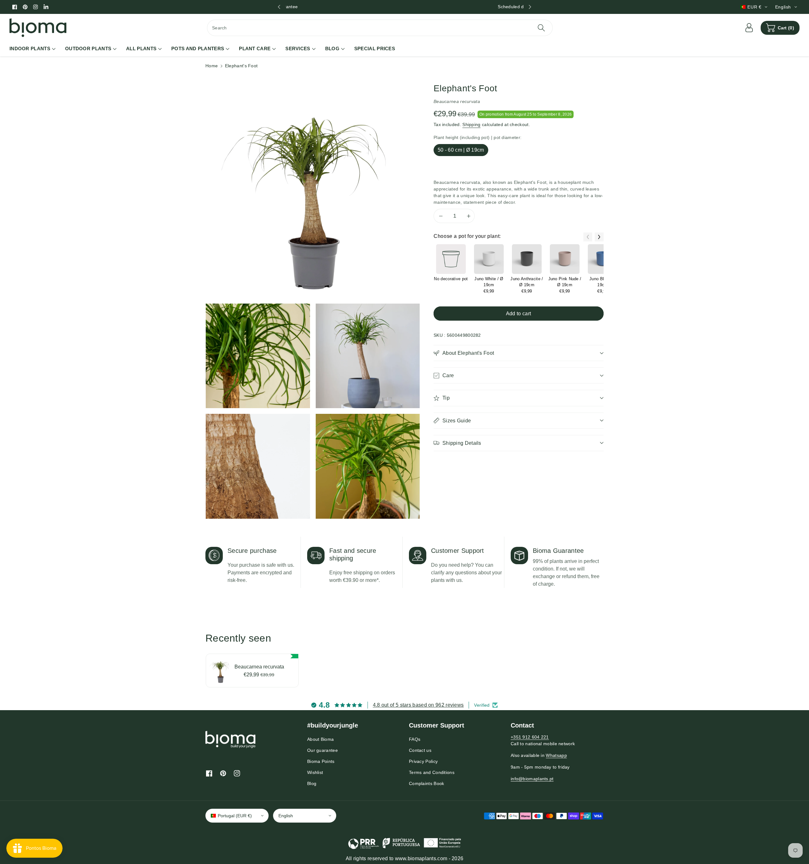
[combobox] (379, 28)
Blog (311, 783)
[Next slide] (530, 7)
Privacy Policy (423, 761)
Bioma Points (321, 761)
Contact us (420, 750)
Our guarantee (322, 750)
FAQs (414, 739)
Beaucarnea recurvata (259, 666)
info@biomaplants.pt (532, 778)
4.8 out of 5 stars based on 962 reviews (418, 705)
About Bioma (320, 739)
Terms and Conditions (431, 772)
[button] (780, 28)
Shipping (471, 124)
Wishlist (315, 772)
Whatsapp (556, 755)
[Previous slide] (279, 7)
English (285, 815)
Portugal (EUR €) (235, 815)
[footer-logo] (230, 739)
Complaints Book (426, 783)
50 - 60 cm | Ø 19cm (461, 150)
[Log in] (749, 28)
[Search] (541, 28)
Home (211, 65)
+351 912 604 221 (530, 737)
